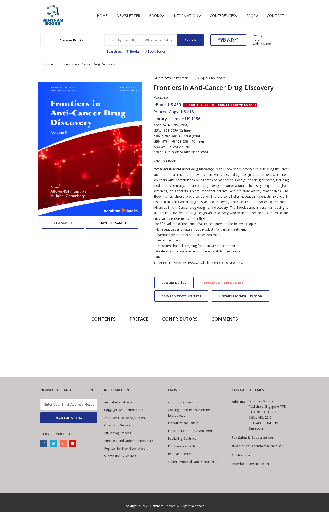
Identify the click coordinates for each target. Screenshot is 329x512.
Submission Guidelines (120, 456)
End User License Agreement (125, 417)
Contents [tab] (103, 319)
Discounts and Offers (183, 423)
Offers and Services (118, 425)
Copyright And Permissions (123, 410)
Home (102, 15)
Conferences (222, 15)
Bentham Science (162, 506)
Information (185, 15)
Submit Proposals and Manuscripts (193, 462)
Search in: (114, 51)
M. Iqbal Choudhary (211, 78)
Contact (275, 15)
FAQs (251, 15)
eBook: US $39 (174, 282)
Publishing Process (117, 433)
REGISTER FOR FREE (68, 417)
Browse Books (71, 40)
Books (155, 15)
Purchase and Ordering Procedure (128, 441)
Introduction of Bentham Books (191, 431)
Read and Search (180, 454)
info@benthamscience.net (250, 464)
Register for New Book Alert (124, 448)
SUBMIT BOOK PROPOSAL (228, 39)
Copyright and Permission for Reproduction (189, 413)
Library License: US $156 (240, 296)
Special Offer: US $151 (223, 282)
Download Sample (112, 223)
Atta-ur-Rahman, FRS (180, 78)
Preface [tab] (139, 319)
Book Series (157, 51)
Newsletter (128, 15)
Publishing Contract (182, 438)
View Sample (63, 223)
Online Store (262, 43)
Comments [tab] (225, 319)
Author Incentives (180, 402)
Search (190, 40)
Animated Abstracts (118, 402)
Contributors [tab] (180, 319)
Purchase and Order (182, 446)
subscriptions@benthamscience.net (257, 446)
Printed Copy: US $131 (181, 296)
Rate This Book (164, 161)
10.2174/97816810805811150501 (184, 152)
